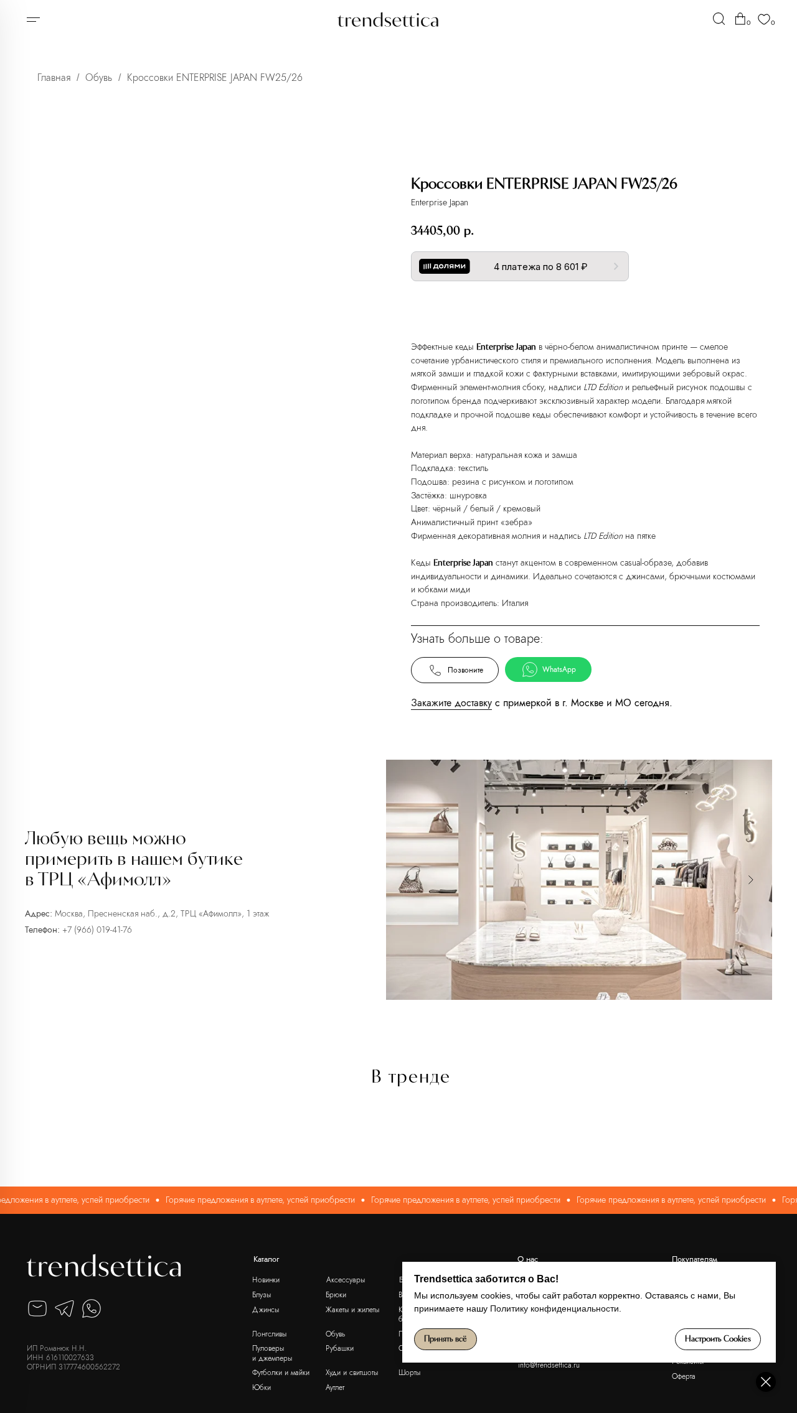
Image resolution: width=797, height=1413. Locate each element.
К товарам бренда (582, 307)
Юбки (261, 1387)
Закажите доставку (451, 703)
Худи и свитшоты (352, 1372)
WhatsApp (559, 669)
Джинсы (265, 1309)
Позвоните (465, 670)
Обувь (98, 77)
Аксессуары (345, 1279)
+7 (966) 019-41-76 (97, 929)
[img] (718, 18)
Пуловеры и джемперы (272, 1353)
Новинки (266, 1279)
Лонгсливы (269, 1333)
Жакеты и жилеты (352, 1309)
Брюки (336, 1294)
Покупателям (694, 1259)
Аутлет (335, 1387)
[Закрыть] (766, 1382)
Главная (53, 77)
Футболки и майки (280, 1372)
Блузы (261, 1294)
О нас (527, 1259)
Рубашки (340, 1348)
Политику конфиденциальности (554, 1308)
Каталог (266, 1259)
